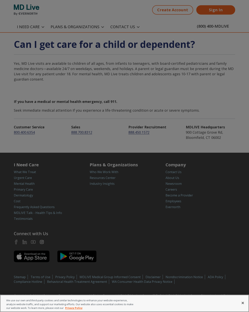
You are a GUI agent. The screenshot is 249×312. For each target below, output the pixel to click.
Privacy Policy (73, 308)
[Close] (242, 303)
